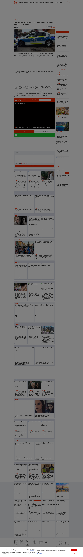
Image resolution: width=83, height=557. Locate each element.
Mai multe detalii (32, 550)
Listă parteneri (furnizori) (39, 553)
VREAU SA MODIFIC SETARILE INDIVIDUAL (74, 553)
